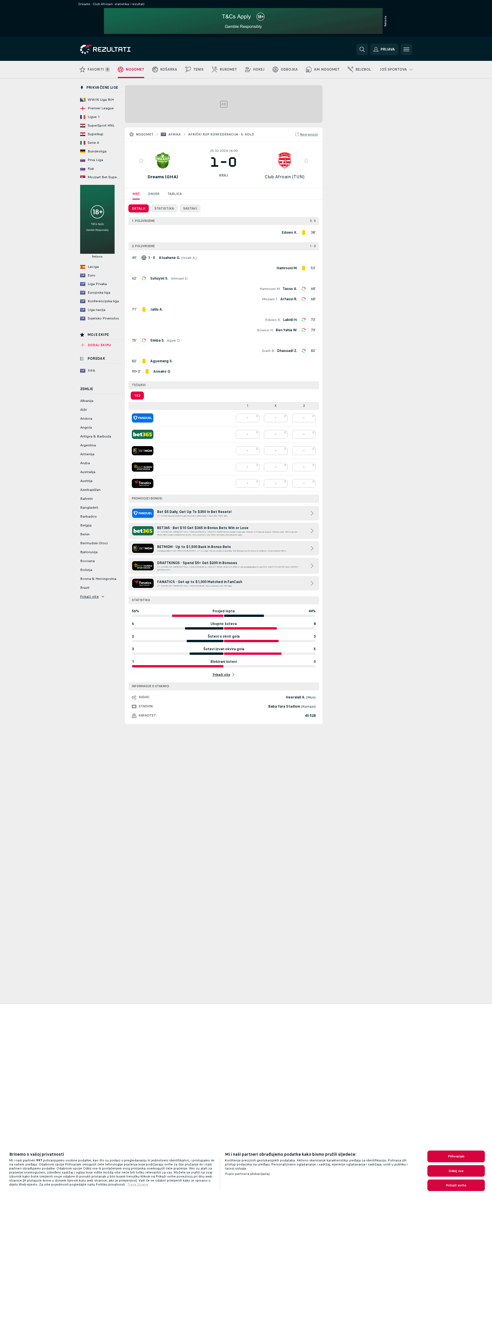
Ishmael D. (179, 278)
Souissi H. (265, 330)
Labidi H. (290, 319)
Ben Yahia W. (286, 330)
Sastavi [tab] (190, 208)
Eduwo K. (273, 319)
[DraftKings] (142, 467)
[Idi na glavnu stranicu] (119, 49)
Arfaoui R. (288, 299)
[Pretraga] (362, 49)
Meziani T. (270, 299)
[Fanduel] (142, 418)
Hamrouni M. (270, 288)
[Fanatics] (142, 483)
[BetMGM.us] (142, 450)
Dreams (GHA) (162, 176)
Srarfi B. (268, 350)
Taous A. (290, 288)
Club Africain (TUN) (284, 176)
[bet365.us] (142, 434)
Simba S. (157, 340)
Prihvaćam (456, 1156)
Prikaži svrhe (456, 1185)
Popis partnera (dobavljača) (247, 1174)
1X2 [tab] (137, 396)
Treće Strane (137, 1184)
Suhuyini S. (159, 278)
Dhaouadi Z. (287, 350)
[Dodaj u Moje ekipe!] (141, 160)
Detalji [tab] (138, 208)
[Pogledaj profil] (163, 160)
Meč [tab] (136, 194)
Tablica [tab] (174, 194)
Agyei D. (173, 340)
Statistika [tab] (164, 208)
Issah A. (189, 257)
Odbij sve (456, 1171)
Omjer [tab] (153, 194)
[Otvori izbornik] (406, 49)
